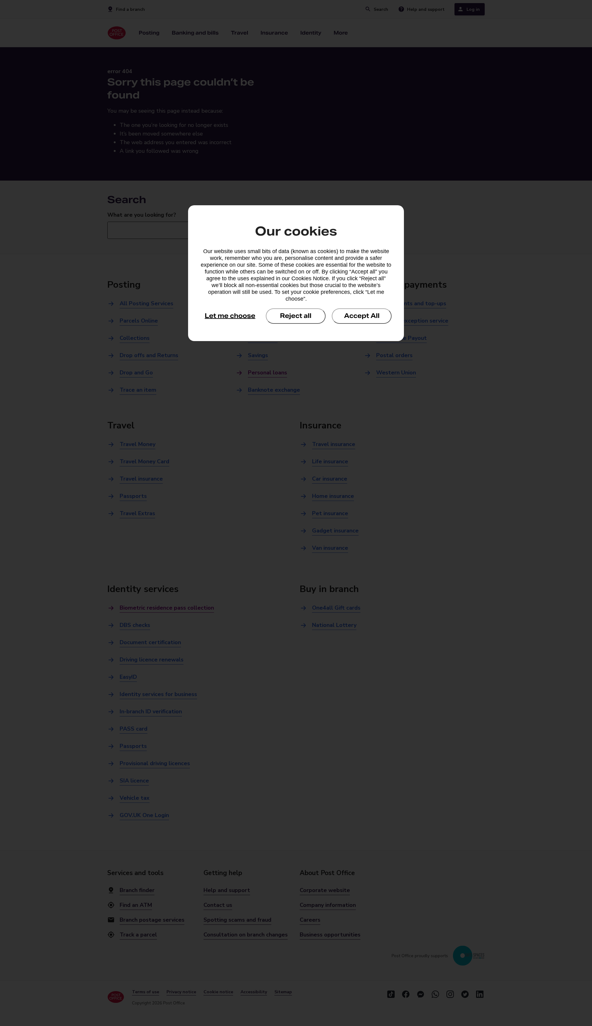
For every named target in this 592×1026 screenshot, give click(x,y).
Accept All (362, 316)
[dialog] (296, 273)
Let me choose (230, 316)
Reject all (295, 316)
